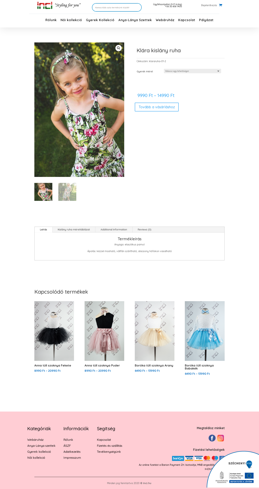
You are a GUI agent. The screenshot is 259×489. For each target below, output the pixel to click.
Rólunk (51, 20)
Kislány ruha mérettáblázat (74, 229)
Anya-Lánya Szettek (135, 20)
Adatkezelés (72, 451)
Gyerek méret (145, 71)
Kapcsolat (186, 20)
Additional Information (114, 229)
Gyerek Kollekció (100, 20)
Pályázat (206, 20)
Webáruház (165, 20)
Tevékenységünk (109, 451)
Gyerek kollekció (39, 451)
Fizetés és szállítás (109, 445)
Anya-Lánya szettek (41, 445)
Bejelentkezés (209, 5)
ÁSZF (67, 445)
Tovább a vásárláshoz (157, 107)
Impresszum (72, 457)
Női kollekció (71, 20)
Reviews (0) (144, 229)
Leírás (43, 229)
